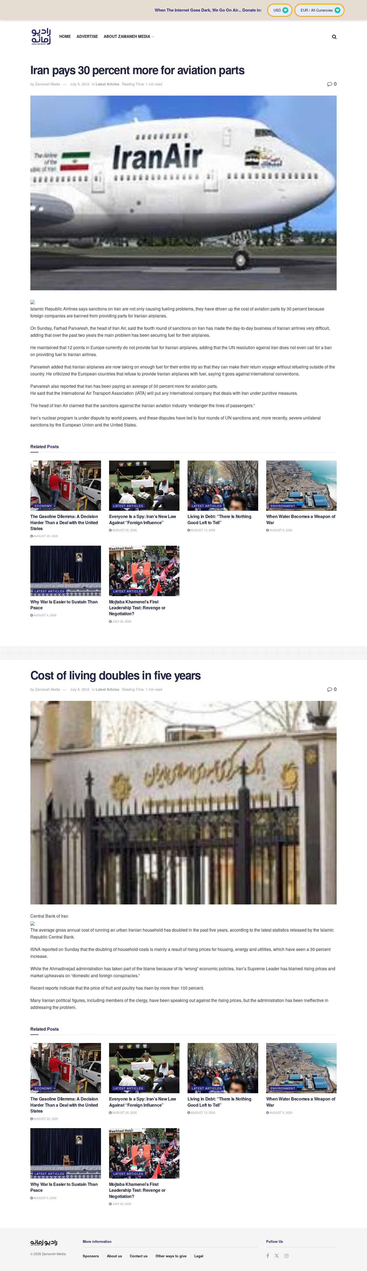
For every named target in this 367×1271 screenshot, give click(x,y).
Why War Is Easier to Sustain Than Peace (64, 605)
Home (65, 36)
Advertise (87, 36)
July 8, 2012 (79, 689)
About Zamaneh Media (127, 36)
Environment (283, 506)
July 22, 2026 (121, 621)
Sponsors (91, 1255)
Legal (198, 1255)
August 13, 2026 (202, 530)
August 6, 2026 (280, 530)
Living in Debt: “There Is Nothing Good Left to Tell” (219, 519)
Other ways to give (171, 1255)
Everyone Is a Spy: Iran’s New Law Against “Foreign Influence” (142, 519)
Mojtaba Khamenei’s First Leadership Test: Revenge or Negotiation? (137, 608)
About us (114, 1255)
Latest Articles (107, 83)
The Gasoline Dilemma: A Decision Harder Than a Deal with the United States (64, 522)
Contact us (138, 1255)
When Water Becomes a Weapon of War (300, 519)
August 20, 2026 (45, 536)
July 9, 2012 (79, 83)
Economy (43, 506)
